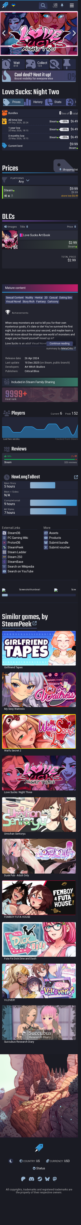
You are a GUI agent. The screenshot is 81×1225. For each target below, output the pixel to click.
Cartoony (53, 301)
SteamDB (14, 533)
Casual (53, 297)
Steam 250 (15, 557)
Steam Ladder (17, 552)
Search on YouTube (20, 571)
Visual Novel (13, 301)
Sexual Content (15, 297)
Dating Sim (65, 297)
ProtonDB (14, 542)
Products (55, 537)
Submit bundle (58, 542)
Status (40, 1168)
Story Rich (28, 301)
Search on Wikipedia (21, 566)
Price (70, 226)
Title (23, 226)
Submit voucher (59, 547)
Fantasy (41, 301)
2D (46, 297)
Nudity (29, 297)
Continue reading (60, 343)
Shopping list (70, 169)
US (31, 1161)
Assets (53, 533)
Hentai (39, 297)
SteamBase (15, 561)
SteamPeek (15, 547)
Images (12, 226)
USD (60, 1161)
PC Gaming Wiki (18, 537)
